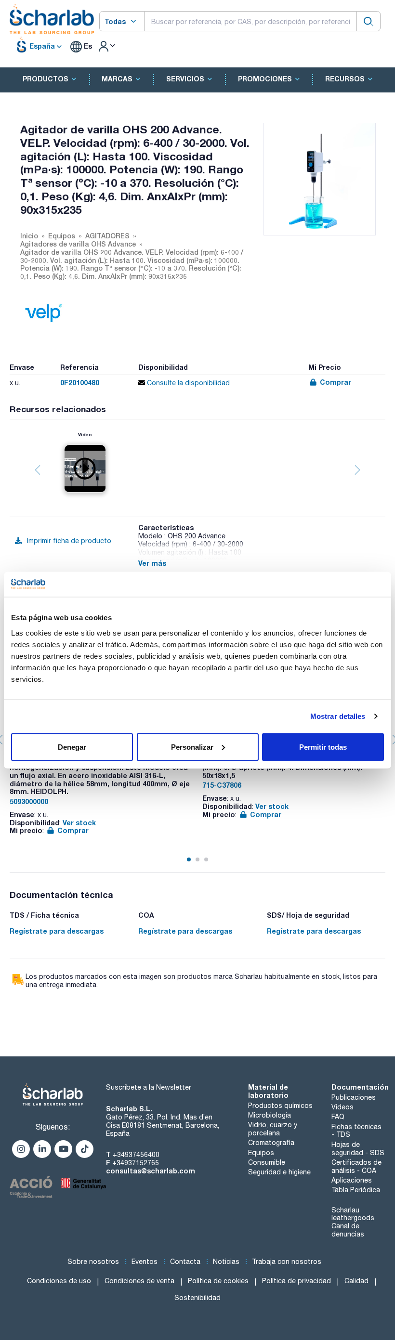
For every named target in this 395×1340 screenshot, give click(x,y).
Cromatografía (271, 1142)
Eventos (145, 1261)
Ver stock (79, 823)
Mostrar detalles (338, 716)
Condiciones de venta (139, 1281)
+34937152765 (135, 1163)
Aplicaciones (351, 1180)
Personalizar (192, 746)
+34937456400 (136, 1154)
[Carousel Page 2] (197, 859)
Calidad (356, 1281)
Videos (342, 1107)
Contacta (185, 1261)
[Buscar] (368, 21)
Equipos (261, 1153)
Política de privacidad (296, 1281)
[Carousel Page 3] (206, 859)
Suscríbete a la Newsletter (148, 1087)
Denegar (72, 746)
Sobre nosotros (93, 1261)
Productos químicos (280, 1105)
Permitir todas (323, 746)
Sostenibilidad (197, 1297)
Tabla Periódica (355, 1190)
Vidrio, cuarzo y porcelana (272, 1129)
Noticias (226, 1261)
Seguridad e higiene (279, 1172)
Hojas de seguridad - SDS (357, 1149)
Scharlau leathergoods (352, 1214)
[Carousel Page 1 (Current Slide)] (189, 859)
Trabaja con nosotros (286, 1261)
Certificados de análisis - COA (356, 1166)
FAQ (337, 1116)
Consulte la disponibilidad (187, 383)
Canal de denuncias (347, 1230)
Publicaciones (353, 1097)
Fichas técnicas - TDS (356, 1131)
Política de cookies (218, 1281)
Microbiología (269, 1115)
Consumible (266, 1162)
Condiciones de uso (59, 1281)
